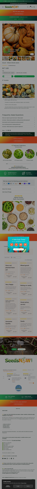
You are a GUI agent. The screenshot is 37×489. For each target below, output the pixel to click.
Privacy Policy (23, 483)
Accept (18, 486)
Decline (28, 486)
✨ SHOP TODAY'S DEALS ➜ (18, 249)
